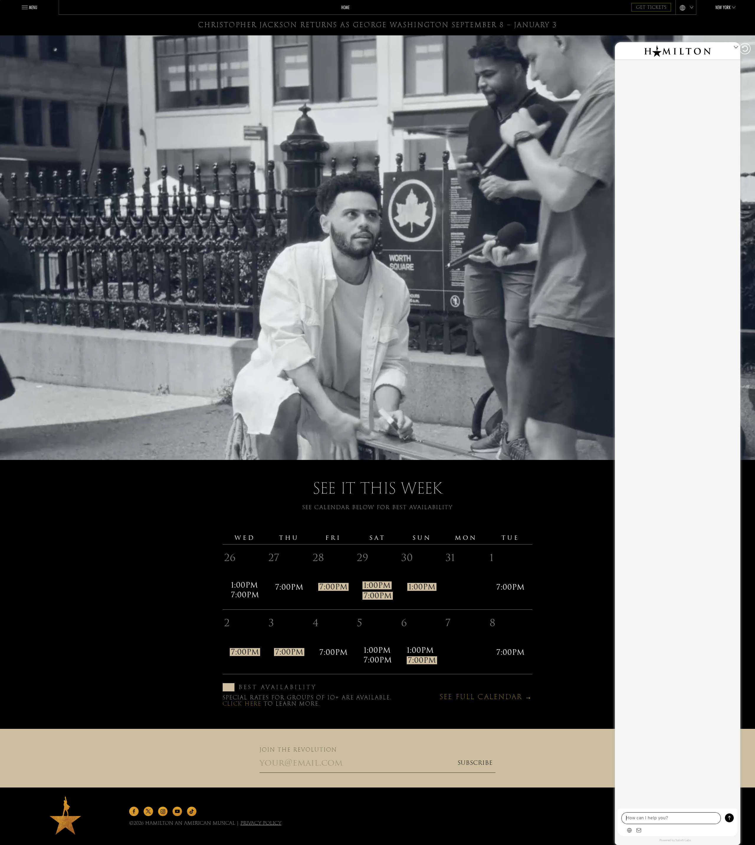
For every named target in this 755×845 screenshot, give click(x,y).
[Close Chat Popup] (735, 48)
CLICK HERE (242, 703)
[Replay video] (744, 49)
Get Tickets (651, 7)
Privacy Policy (260, 823)
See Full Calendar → (486, 697)
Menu (33, 7)
